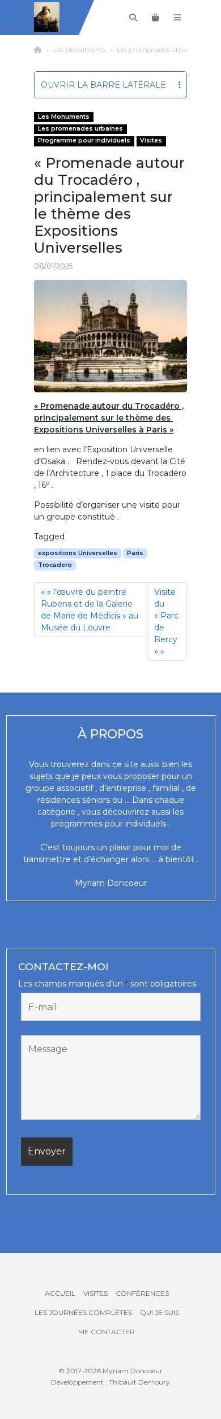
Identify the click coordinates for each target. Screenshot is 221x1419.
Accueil (60, 1293)
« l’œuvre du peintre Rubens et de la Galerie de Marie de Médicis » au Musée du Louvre (89, 610)
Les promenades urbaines (158, 49)
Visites (151, 140)
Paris (135, 553)
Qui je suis (159, 1312)
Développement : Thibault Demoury (110, 1382)
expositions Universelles (77, 553)
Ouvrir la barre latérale (103, 85)
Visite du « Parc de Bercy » (167, 621)
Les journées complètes (83, 1312)
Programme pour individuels (84, 140)
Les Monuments (79, 49)
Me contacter (106, 1331)
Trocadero (55, 565)
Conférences (142, 1293)
